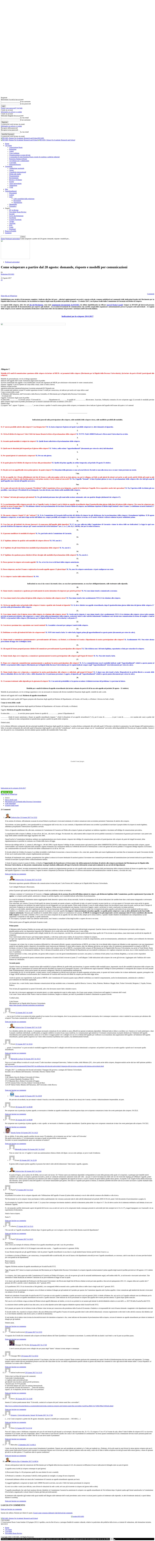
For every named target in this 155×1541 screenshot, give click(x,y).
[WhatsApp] (27, 287)
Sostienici (8, 233)
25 (2, 280)
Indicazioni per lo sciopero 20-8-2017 (13, 788)
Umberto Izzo (15, 817)
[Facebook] (4, 287)
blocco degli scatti (11, 800)
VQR (11, 187)
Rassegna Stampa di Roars (18, 159)
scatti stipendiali (10, 803)
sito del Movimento (36, 305)
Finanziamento (14, 176)
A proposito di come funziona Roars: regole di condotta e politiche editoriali (34, 157)
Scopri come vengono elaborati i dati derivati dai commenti (52, 1513)
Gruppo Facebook (15, 219)
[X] (11, 287)
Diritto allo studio (15, 174)
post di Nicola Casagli (115, 305)
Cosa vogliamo (14, 153)
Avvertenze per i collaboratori (19, 161)
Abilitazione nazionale (16, 168)
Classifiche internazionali (17, 172)
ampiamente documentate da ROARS (65, 305)
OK (112, 1539)
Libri (11, 197)
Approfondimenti (11, 191)
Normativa (12, 206)
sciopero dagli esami (12, 805)
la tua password (25, 104)
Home (7, 144)
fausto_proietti (19, 1096)
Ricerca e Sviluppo (15, 180)
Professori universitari (12, 239)
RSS (10, 225)
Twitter (11, 221)
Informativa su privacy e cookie (11, 112)
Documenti (13, 193)
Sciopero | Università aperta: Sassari (23, 1415)
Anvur (11, 170)
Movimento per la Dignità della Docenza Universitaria (23, 802)
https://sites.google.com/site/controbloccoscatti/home (26, 1005)
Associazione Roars (15, 147)
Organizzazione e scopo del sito (19, 155)
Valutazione (13, 185)
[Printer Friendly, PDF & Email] (7, 792)
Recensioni (17, 200)
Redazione (12, 149)
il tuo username (25, 101)
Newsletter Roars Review (17, 212)
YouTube (12, 223)
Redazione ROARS (7, 274)
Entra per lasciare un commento (15, 874)
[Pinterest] (19, 287)
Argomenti (8, 166)
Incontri (11, 214)
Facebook (12, 218)
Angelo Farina (16, 1133)
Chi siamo (8, 145)
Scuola (11, 182)
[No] (114, 1539)
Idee (6, 189)
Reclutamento (13, 178)
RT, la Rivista (13, 210)
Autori (11, 151)
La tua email (24, 118)
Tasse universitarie (15, 183)
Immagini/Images (15, 164)
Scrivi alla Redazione (16, 216)
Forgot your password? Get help (11, 108)
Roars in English (10, 231)
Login (11, 227)
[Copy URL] (34, 287)
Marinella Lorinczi (17, 1059)
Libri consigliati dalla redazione (23, 199)
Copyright (12, 163)
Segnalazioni (17, 202)
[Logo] (19, 140)
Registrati (12, 229)
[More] (42, 287)
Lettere (11, 195)
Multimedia (13, 204)
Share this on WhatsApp (9, 296)
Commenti (150, 294)
